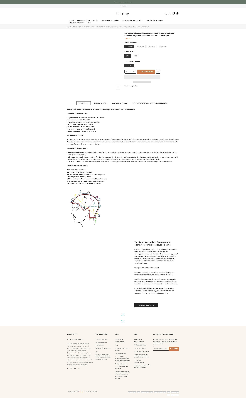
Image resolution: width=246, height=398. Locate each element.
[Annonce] (123, 2)
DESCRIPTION (83, 103)
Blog (89, 23)
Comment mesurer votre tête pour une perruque (121, 366)
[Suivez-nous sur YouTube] (78, 368)
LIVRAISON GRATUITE (100, 103)
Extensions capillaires (76, 23)
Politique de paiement (103, 348)
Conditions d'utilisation (141, 351)
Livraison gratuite (139, 348)
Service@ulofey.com (77, 339)
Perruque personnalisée (110, 20)
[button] (142, 77)
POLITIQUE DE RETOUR (119, 103)
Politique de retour (140, 345)
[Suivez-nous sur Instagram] (71, 368)
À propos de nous (101, 339)
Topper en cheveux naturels (131, 20)
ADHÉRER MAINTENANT (146, 305)
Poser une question (131, 86)
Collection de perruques (154, 20)
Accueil (71, 20)
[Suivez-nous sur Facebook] (68, 368)
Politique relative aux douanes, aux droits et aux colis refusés (103, 357)
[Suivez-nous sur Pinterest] (75, 368)
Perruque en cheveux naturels (87, 20)
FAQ (97, 351)
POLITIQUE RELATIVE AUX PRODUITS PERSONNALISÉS (149, 103)
